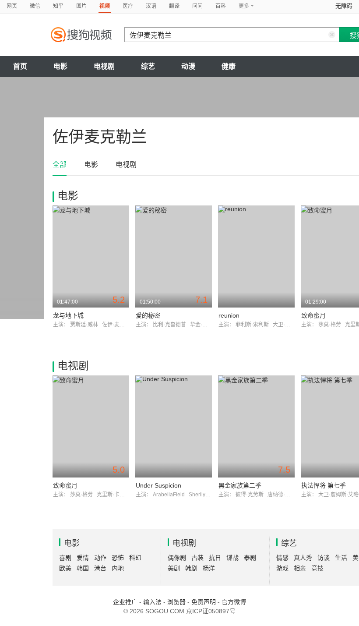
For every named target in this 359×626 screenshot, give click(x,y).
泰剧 (250, 557)
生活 (341, 557)
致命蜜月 (313, 315)
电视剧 (104, 66)
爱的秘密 (148, 315)
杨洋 (209, 568)
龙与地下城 (68, 315)
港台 (100, 568)
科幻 (135, 557)
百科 (220, 6)
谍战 (232, 557)
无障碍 (343, 6)
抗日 (215, 557)
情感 (282, 557)
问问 (197, 6)
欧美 (65, 568)
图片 (81, 6)
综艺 (148, 66)
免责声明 (203, 601)
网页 (12, 6)
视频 (104, 6)
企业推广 (125, 601)
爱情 (83, 557)
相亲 (300, 568)
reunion (228, 315)
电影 (60, 66)
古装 (197, 557)
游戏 (282, 568)
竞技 (317, 568)
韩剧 (191, 568)
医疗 (128, 6)
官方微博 (234, 601)
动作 (100, 557)
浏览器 (176, 601)
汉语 (151, 6)
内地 (118, 568)
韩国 (83, 568)
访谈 (323, 557)
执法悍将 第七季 (323, 485)
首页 (20, 66)
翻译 (174, 6)
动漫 (188, 66)
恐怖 (118, 557)
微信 (35, 6)
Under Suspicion (158, 485)
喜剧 (65, 557)
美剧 (174, 568)
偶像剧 (177, 557)
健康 (229, 66)
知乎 (58, 6)
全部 (60, 164)
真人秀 (303, 557)
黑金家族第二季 (239, 485)
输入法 (152, 601)
